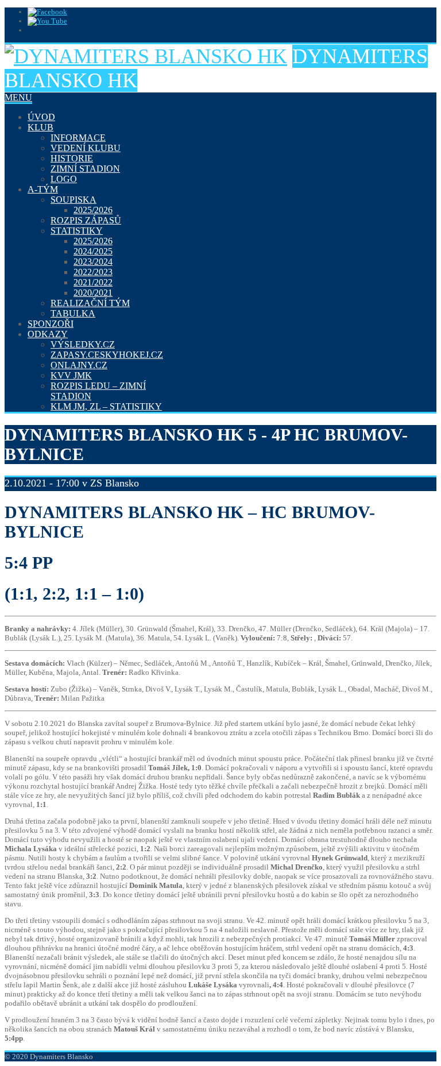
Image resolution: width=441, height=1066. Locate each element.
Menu (18, 97)
